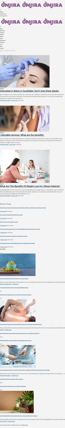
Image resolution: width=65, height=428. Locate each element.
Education (3, 40)
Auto (1, 28)
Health (2, 34)
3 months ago (8, 330)
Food (1, 38)
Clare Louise (3, 421)
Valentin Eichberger (5, 284)
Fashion (2, 42)
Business (2, 30)
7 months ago (11, 421)
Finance (2, 32)
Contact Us (3, 14)
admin (1, 330)
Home (1, 12)
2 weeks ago (3, 239)
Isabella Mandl (4, 144)
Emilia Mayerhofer (5, 100)
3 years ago (14, 100)
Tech (1, 46)
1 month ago (15, 284)
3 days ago (3, 211)
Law (1, 44)
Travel (2, 48)
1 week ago (3, 225)
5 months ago (15, 375)
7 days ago (3, 218)
